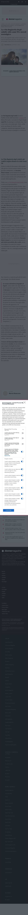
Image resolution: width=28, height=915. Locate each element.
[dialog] (14, 457)
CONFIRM (8, 510)
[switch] (22, 433)
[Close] (25, 403)
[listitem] (14, 430)
